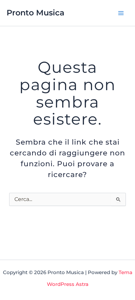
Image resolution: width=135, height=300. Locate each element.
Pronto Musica (36, 12)
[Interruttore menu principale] (120, 13)
